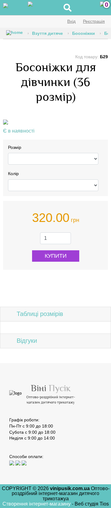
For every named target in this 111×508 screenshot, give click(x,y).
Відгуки (27, 340)
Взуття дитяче (47, 33)
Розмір (14, 147)
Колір (13, 173)
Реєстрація (94, 21)
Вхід (71, 21)
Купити (56, 256)
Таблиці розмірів (40, 313)
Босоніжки (83, 33)
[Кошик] (102, 8)
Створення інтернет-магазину (37, 503)
